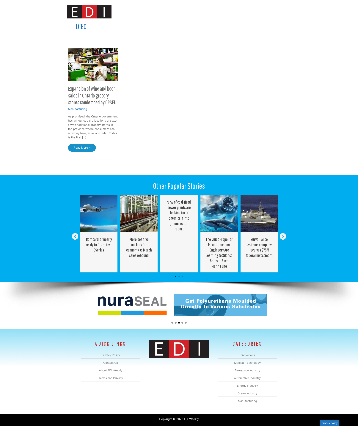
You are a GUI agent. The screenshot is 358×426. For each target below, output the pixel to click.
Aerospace (169, 12)
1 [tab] (175, 276)
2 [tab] (179, 276)
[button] (285, 12)
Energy (205, 12)
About (256, 12)
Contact (271, 12)
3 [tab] (183, 276)
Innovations (135, 12)
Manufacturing (238, 12)
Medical (152, 12)
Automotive (188, 12)
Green (220, 12)
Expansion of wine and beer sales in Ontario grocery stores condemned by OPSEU (92, 95)
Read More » (81, 149)
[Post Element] (99, 233)
